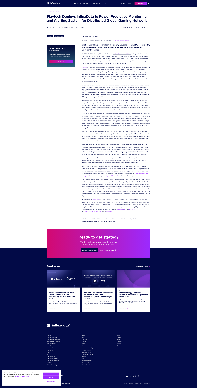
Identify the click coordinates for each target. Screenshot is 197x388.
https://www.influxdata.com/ (93, 212)
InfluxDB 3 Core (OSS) (87, 354)
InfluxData (96, 200)
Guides (83, 335)
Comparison (147, 383)
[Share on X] (127, 27)
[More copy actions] (148, 27)
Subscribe (61, 61)
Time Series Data (51, 356)
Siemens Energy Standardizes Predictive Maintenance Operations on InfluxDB (133, 294)
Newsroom (120, 341)
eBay (121, 209)
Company (50, 36)
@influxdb (109, 212)
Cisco (118, 209)
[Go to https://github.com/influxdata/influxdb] (135, 376)
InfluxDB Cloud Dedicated (53, 341)
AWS (83, 358)
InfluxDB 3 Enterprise (52, 337)
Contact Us (124, 3)
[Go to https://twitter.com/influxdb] (130, 376)
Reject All (51, 378)
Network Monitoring (52, 365)
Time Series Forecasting (53, 361)
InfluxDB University (86, 350)
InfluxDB (49, 335)
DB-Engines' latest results (111, 176)
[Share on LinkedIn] (129, 27)
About (118, 335)
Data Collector (50, 350)
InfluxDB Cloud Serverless (53, 339)
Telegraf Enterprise (51, 344)
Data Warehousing (51, 363)
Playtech (84, 67)
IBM (125, 209)
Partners (119, 339)
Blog (83, 337)
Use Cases (49, 354)
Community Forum (86, 352)
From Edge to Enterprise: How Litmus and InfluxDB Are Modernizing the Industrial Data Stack (62, 295)
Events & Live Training (87, 348)
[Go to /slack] (138, 376)
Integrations (50, 346)
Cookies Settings (51, 381)
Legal (125, 383)
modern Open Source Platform (122, 54)
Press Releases (59, 36)
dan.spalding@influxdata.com (121, 40)
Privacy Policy (25, 376)
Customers (84, 339)
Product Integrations (87, 361)
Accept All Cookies (51, 374)
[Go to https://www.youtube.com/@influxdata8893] (127, 376)
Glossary (84, 367)
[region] (31, 378)
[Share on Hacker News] (131, 27)
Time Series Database (52, 358)
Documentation (85, 346)
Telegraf (84, 356)
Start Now (140, 3)
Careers (119, 337)
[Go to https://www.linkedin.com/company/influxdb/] (132, 376)
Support (84, 341)
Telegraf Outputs (86, 365)
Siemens (132, 209)
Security (131, 383)
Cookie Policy (138, 383)
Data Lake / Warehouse (52, 348)
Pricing (104, 3)
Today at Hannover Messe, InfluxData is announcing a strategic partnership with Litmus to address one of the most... (63, 302)
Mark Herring (50, 27)
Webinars (84, 344)
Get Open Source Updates (89, 250)
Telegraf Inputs (85, 363)
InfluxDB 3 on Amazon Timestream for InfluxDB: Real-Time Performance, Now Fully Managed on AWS (98, 295)
